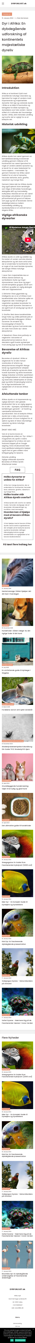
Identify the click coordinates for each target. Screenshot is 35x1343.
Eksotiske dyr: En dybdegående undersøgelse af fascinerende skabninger (15, 1276)
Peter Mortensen (22, 18)
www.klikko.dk (19, 1308)
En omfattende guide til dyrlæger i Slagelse (16, 671)
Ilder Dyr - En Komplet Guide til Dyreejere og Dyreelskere (14, 903)
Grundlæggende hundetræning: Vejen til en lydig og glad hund (15, 787)
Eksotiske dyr (7, 14)
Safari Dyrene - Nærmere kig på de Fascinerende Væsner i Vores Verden (17, 1021)
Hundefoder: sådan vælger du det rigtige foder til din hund (16, 632)
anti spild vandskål (7, 704)
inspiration (5, 586)
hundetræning (6, 780)
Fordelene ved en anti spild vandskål (17, 710)
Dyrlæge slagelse (7, 665)
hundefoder (5, 820)
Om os (17, 1326)
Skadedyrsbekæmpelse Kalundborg (12, 741)
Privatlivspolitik (20, 1340)
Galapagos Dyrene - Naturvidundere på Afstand (17, 982)
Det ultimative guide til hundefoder (16, 825)
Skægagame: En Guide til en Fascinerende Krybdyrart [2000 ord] (17, 863)
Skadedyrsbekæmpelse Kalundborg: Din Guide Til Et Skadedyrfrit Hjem (17, 747)
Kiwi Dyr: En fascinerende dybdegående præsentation (14, 942)
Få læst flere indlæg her (17, 544)
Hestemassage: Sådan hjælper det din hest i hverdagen (16, 592)
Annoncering (17, 1323)
